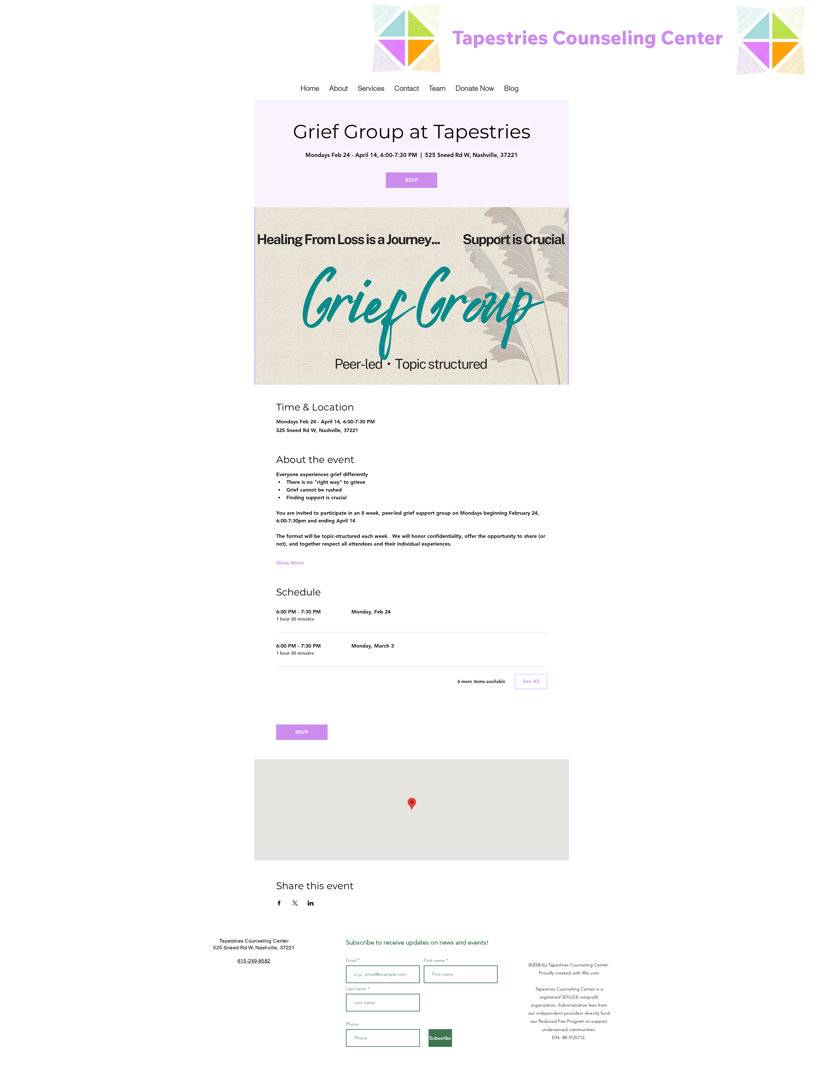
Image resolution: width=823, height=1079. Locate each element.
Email (352, 960)
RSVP (411, 180)
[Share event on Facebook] (279, 903)
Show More (290, 563)
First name (434, 960)
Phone (352, 1024)
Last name (356, 988)
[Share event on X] (295, 903)
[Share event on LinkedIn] (311, 903)
